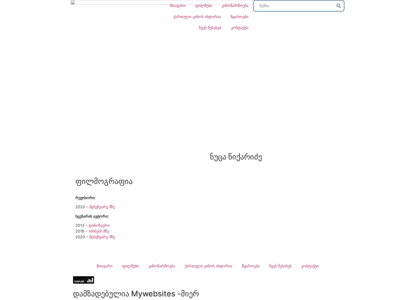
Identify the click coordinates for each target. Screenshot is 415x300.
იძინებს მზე (99, 231)
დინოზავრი (99, 225)
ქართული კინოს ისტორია (197, 16)
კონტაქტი (239, 27)
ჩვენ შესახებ (210, 27)
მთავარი (178, 5)
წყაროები (239, 16)
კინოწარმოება (235, 5)
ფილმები (203, 5)
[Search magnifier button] (338, 5)
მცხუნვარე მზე (102, 206)
